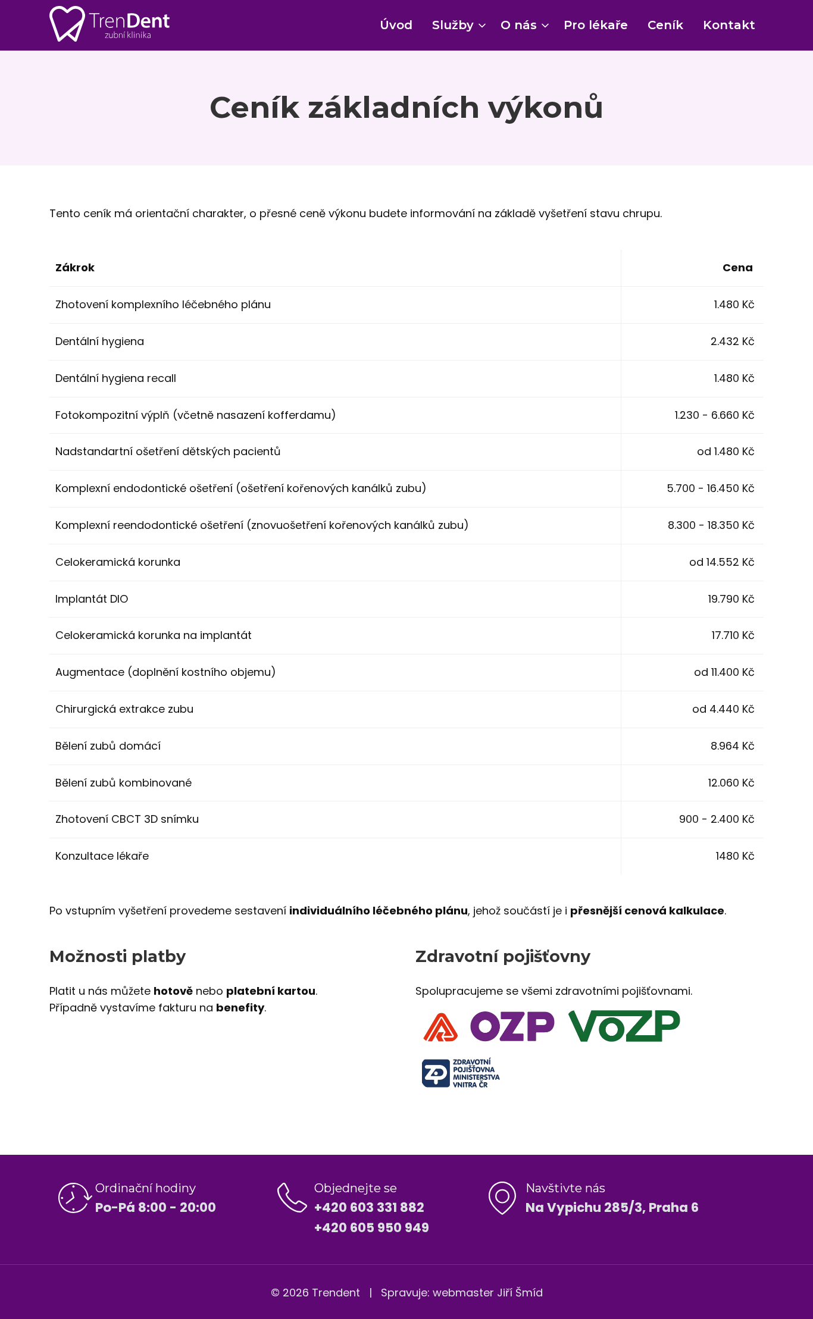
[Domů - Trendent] (109, 24)
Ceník (665, 25)
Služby (453, 25)
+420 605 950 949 (371, 1227)
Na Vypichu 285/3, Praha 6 (612, 1207)
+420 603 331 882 (369, 1207)
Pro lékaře (596, 25)
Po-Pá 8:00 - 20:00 (155, 1207)
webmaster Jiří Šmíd (488, 1292)
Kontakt (729, 25)
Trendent (336, 1292)
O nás (519, 25)
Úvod (396, 25)
